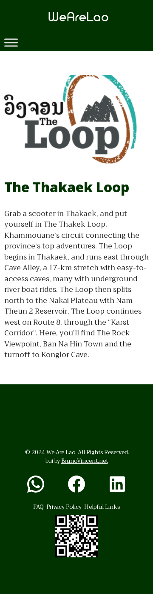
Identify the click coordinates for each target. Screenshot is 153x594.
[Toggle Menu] (11, 42)
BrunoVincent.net (84, 461)
